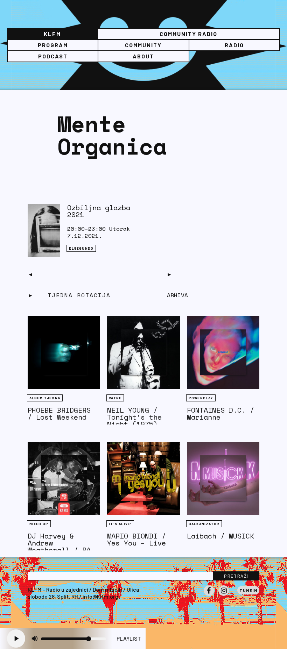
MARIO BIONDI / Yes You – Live (136, 539)
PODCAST (53, 56)
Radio (234, 45)
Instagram (223, 595)
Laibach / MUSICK (220, 536)
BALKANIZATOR (204, 524)
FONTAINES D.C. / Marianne (220, 413)
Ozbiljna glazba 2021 (98, 211)
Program (53, 45)
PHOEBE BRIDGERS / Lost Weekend (59, 413)
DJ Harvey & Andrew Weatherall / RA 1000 (59, 546)
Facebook (209, 595)
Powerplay (201, 398)
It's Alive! (120, 524)
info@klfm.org (100, 596)
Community (143, 45)
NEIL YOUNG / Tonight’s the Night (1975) (134, 417)
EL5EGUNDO (81, 248)
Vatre (115, 398)
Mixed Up (39, 524)
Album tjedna (44, 398)
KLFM (52, 33)
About (143, 56)
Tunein (248, 590)
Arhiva (177, 295)
